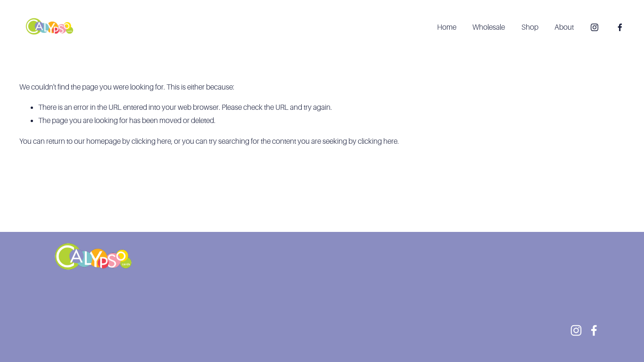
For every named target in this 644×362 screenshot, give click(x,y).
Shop (529, 27)
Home (446, 27)
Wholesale (488, 27)
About (564, 27)
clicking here (151, 141)
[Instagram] (594, 27)
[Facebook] (620, 27)
